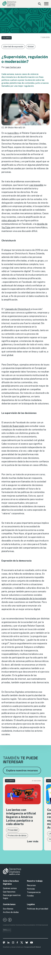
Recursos (31, 885)
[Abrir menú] (46, 4)
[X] (21, 942)
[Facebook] (17, 942)
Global (30, 46)
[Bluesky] (27, 942)
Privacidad (12, 830)
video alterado (8, 220)
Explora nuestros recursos (22, 770)
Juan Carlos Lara (13, 67)
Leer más (32, 841)
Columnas (6, 38)
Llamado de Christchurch (18, 309)
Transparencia (33, 892)
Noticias (31, 889)
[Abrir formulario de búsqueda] (39, 3)
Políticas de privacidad (37, 909)
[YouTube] (31, 942)
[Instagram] (13, 942)
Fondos (30, 896)
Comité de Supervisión (12, 426)
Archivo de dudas (11, 912)
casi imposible (36, 185)
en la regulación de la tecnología (29, 598)
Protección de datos (17, 835)
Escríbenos (8, 909)
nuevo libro (13, 133)
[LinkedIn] (8, 942)
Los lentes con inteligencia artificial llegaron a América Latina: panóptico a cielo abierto (21, 817)
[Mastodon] (4, 942)
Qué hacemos (9, 892)
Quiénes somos (10, 888)
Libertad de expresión (13, 46)
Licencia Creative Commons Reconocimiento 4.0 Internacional (25, 925)
